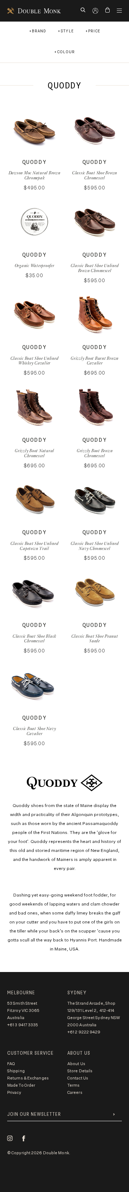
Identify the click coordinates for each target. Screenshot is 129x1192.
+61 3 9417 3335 (22, 1025)
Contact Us (77, 1078)
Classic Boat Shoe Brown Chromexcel (94, 175)
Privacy (14, 1093)
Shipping (16, 1071)
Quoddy (34, 162)
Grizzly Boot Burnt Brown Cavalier (95, 361)
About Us (76, 1064)
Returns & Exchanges (28, 1078)
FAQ (11, 1064)
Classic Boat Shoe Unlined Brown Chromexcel (95, 268)
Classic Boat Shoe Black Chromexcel (34, 638)
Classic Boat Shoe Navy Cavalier (34, 731)
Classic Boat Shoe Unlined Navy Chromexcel (95, 546)
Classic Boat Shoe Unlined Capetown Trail (34, 546)
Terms (73, 1085)
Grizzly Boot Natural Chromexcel (34, 453)
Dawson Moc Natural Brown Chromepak (35, 175)
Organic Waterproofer (34, 265)
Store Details (79, 1071)
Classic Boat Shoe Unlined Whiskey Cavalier (34, 361)
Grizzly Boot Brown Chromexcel (95, 453)
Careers (74, 1093)
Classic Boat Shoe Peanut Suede (94, 638)
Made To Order (21, 1085)
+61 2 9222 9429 (84, 1032)
